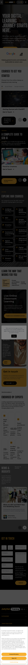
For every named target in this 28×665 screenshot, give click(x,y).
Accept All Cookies (14, 654)
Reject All (14, 658)
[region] (14, 646)
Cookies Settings (14, 662)
